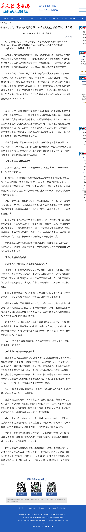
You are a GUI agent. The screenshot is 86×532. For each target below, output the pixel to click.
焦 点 (13, 18)
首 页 (6, 18)
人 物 (30, 18)
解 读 (55, 18)
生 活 (47, 18)
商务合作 (42, 508)
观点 (5, 23)
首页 (1, 23)
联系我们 (62, 508)
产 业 (80, 18)
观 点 (22, 18)
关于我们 (21, 508)
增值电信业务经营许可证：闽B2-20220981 (32, 520)
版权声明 (52, 508)
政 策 (64, 18)
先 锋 (72, 18)
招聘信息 (32, 508)
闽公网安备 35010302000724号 (43, 526)
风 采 (39, 18)
